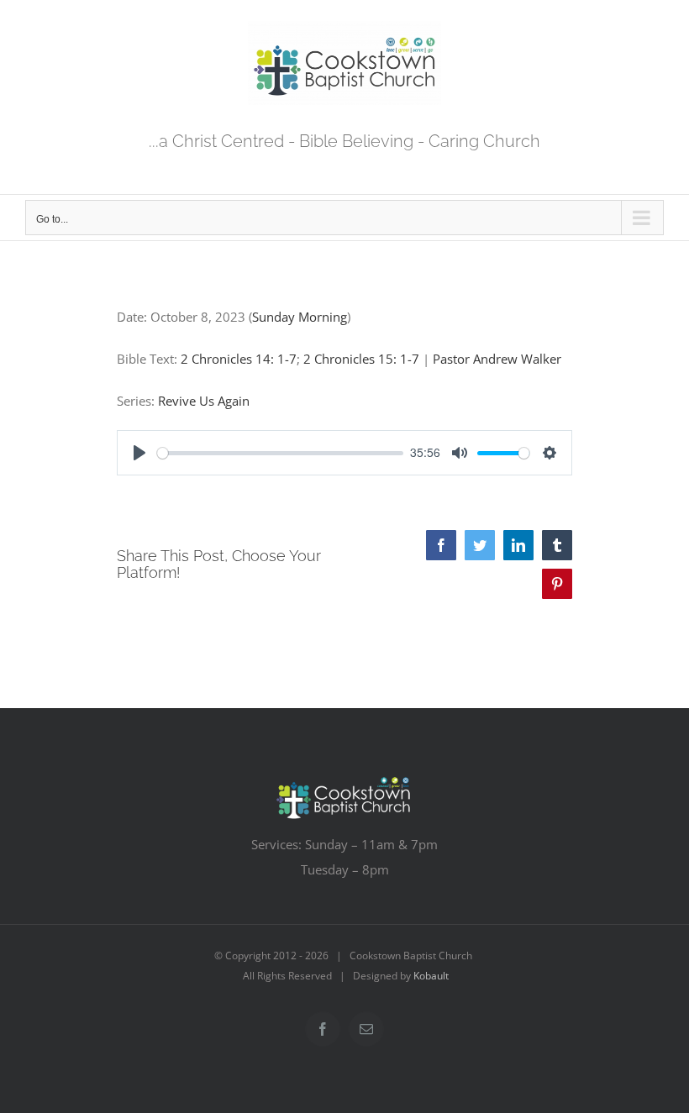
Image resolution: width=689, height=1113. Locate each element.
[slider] (280, 453)
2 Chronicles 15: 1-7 (361, 358)
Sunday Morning (299, 316)
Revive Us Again (204, 400)
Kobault (431, 976)
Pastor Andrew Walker (497, 358)
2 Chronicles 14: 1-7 (239, 358)
